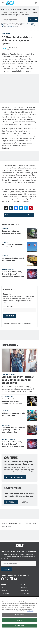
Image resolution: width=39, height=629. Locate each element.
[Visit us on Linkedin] (11, 579)
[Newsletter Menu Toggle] (36, 3)
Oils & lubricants (8, 396)
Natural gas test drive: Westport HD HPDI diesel (11, 232)
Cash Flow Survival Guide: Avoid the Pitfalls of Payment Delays (19, 495)
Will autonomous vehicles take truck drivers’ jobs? (13, 414)
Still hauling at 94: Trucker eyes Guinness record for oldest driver (18, 379)
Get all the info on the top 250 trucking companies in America (18, 462)
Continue (10, 316)
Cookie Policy (30, 611)
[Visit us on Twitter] (6, 579)
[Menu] (3, 3)
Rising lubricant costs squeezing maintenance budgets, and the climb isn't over (12, 401)
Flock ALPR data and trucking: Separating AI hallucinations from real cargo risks (13, 429)
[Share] (16, 208)
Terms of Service (11, 26)
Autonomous (6, 411)
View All (25, 502)
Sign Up (7, 569)
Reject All (19, 620)
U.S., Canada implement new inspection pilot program (12, 246)
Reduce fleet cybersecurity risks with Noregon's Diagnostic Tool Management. (13, 274)
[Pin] (31, 208)
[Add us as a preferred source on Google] (11, 208)
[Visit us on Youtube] (15, 579)
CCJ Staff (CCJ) (12, 47)
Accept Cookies (19, 625)
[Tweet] (26, 208)
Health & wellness (8, 374)
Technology (6, 425)
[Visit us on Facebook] (2, 579)
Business (6, 33)
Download (11, 502)
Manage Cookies (19, 614)
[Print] (6, 208)
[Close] (37, 599)
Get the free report (14, 477)
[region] (19, 612)
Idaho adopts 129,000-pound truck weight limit (13, 259)
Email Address (8, 306)
